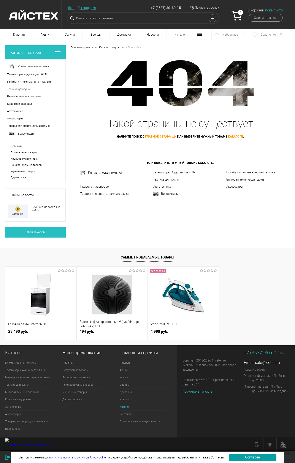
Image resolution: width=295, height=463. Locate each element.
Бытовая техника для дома (245, 179)
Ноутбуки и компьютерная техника (250, 172)
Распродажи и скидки (24, 158)
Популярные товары (24, 152)
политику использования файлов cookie (77, 457)
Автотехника (162, 186)
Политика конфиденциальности (140, 421)
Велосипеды (170, 193)
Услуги (70, 34)
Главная (19, 34)
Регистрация (87, 8)
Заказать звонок (207, 7)
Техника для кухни (166, 179)
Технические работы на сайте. (46, 209)
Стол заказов (35, 232)
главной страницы (160, 136)
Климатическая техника (105, 172)
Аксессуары (234, 186)
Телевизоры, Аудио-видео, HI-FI (175, 172)
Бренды (96, 34)
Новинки (16, 146)
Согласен (252, 457)
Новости (153, 34)
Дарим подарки (20, 177)
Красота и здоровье (94, 186)
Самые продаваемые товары (147, 257)
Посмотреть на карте (197, 391)
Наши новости (22, 195)
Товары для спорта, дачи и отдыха (104, 193)
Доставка (124, 34)
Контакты (126, 414)
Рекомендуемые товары (26, 164)
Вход (71, 8)
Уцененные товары (23, 171)
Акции (45, 34)
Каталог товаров (25, 52)
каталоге (235, 136)
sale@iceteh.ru (267, 362)
